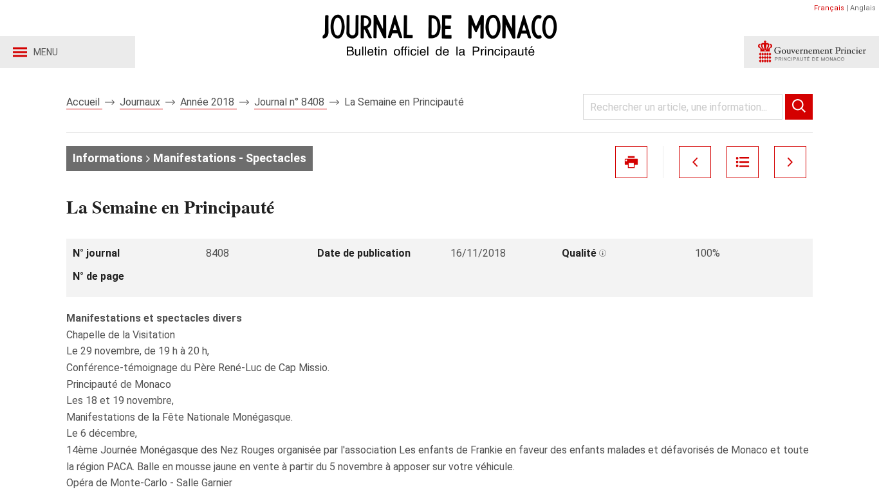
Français (829, 8)
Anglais (863, 8)
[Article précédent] (695, 162)
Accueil (84, 102)
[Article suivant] (790, 162)
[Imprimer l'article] (631, 162)
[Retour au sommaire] (742, 162)
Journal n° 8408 (290, 102)
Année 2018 (208, 102)
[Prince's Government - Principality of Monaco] (811, 52)
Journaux (141, 102)
